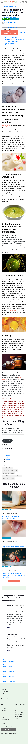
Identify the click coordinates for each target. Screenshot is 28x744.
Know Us (17, 707)
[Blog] (20, 2)
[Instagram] (2, 730)
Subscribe (7, 440)
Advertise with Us (19, 712)
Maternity (3, 700)
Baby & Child (4, 714)
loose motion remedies (8, 473)
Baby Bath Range (5, 697)
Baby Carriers (4, 695)
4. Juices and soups (10, 43)
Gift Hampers (4, 691)
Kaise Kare (10, 605)
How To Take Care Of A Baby (10, 470)
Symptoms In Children (8, 478)
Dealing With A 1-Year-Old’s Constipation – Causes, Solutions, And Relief (13, 575)
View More (14, 581)
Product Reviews (5, 719)
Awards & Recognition (20, 710)
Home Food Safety (7, 467)
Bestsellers (4, 689)
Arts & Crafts (4, 693)
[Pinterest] (14, 730)
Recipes (19, 475)
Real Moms (4, 708)
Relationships (4, 717)
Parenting (3, 712)
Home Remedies (6, 509)
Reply (8, 627)
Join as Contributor (19, 714)
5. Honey (7, 45)
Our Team (17, 709)
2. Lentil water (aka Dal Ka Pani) (13, 37)
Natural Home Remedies (9, 475)
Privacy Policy (18, 716)
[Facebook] (5, 730)
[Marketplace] (23, 2)
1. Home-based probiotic (11, 36)
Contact (17, 718)
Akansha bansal (12, 634)
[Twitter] (8, 730)
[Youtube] (11, 730)
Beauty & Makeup (5, 698)
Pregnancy (3, 710)
